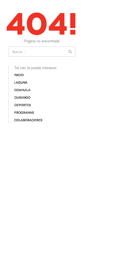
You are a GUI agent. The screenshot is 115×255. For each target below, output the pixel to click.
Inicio (19, 75)
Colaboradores (28, 120)
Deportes (22, 105)
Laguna (20, 82)
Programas (24, 113)
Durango (22, 97)
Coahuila (22, 90)
